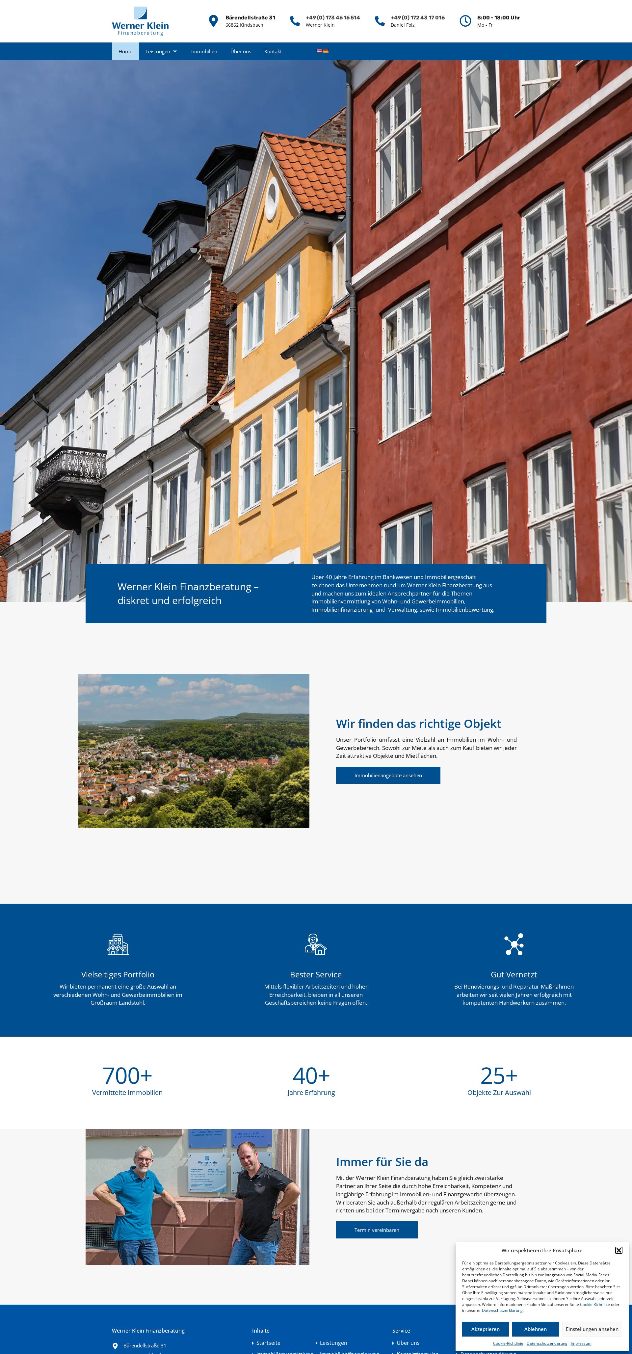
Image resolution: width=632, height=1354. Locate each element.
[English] (319, 50)
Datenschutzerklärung (502, 1310)
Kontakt (273, 51)
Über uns (240, 51)
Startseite (268, 1343)
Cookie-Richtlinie (508, 1343)
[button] (619, 1250)
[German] (326, 50)
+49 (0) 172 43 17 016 (418, 17)
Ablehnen (535, 1329)
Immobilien (204, 51)
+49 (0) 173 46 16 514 (333, 17)
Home (125, 51)
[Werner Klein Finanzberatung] (140, 21)
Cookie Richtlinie (595, 1304)
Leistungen (157, 51)
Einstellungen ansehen (592, 1329)
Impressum (581, 1343)
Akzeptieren (485, 1329)
